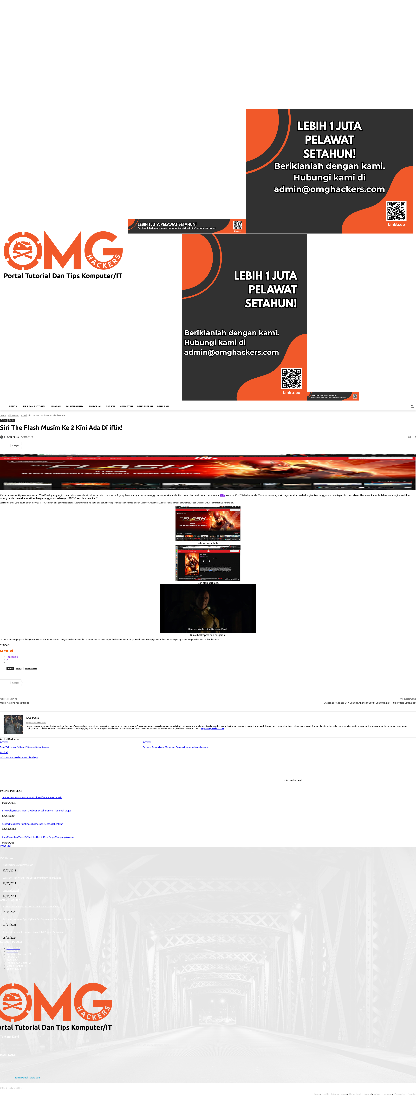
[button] (412, 406)
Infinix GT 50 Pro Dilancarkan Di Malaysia (19, 757)
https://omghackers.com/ (36, 722)
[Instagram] (405, 102)
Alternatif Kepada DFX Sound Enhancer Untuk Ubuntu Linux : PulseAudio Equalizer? (370, 702)
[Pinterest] (53, 445)
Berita (11, 420)
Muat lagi (5, 845)
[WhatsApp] (65, 445)
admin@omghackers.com (27, 1077)
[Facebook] (401, 102)
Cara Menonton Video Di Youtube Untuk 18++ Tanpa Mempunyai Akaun (38, 837)
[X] (42, 445)
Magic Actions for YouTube (14, 702)
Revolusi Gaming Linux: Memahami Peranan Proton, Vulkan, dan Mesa (175, 747)
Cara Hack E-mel (11, 890)
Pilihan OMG (13, 415)
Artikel (24, 415)
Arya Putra (13, 437)
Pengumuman (31, 668)
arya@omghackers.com (212, 728)
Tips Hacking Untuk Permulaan (18, 865)
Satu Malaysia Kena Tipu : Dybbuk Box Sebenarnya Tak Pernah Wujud (36, 810)
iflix (222, 495)
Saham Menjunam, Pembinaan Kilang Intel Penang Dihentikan (32, 824)
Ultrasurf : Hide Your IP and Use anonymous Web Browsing (32, 877)
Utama (3, 415)
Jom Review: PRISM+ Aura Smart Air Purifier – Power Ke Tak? (32, 797)
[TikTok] (409, 102)
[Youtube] (414, 102)
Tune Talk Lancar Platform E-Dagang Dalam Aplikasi (24, 747)
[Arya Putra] (2, 437)
